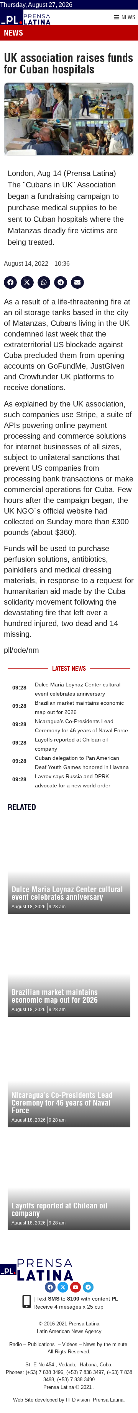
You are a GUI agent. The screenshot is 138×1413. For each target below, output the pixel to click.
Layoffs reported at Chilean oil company (60, 1209)
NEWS (128, 17)
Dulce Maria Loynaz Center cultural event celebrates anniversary (67, 893)
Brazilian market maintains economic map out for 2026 (55, 996)
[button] (10, 282)
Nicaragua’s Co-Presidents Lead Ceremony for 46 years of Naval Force (62, 1102)
